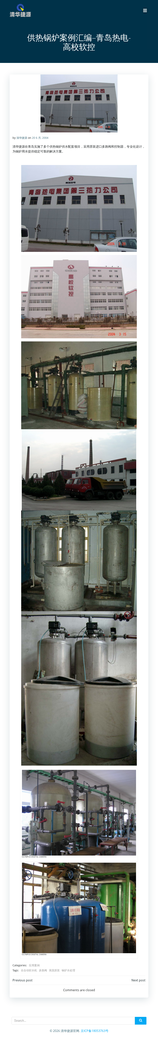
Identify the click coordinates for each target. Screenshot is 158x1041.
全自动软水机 (29, 970)
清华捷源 (21, 138)
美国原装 (54, 970)
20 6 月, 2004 (40, 138)
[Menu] (145, 10)
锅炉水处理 (68, 970)
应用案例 (34, 965)
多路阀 (43, 970)
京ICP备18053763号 (94, 1031)
